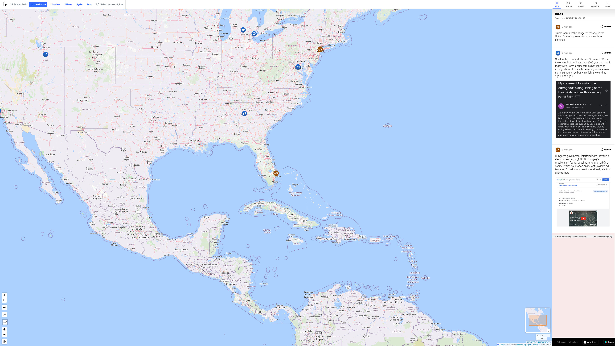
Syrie (79, 4)
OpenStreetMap (533, 344)
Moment (581, 6)
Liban (68, 4)
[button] (243, 30)
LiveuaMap (521, 344)
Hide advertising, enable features (571, 237)
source (607, 26)
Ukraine (55, 4)
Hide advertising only (603, 237)
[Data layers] (4, 341)
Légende (595, 6)
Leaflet (502, 344)
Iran (89, 4)
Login (607, 6)
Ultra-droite (38, 4)
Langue (568, 6)
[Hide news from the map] (4, 314)
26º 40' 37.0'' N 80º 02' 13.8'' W (539, 342)
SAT (5, 322)
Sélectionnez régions (112, 4)
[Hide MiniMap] (548, 330)
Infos (557, 6)
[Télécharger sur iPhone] (590, 342)
